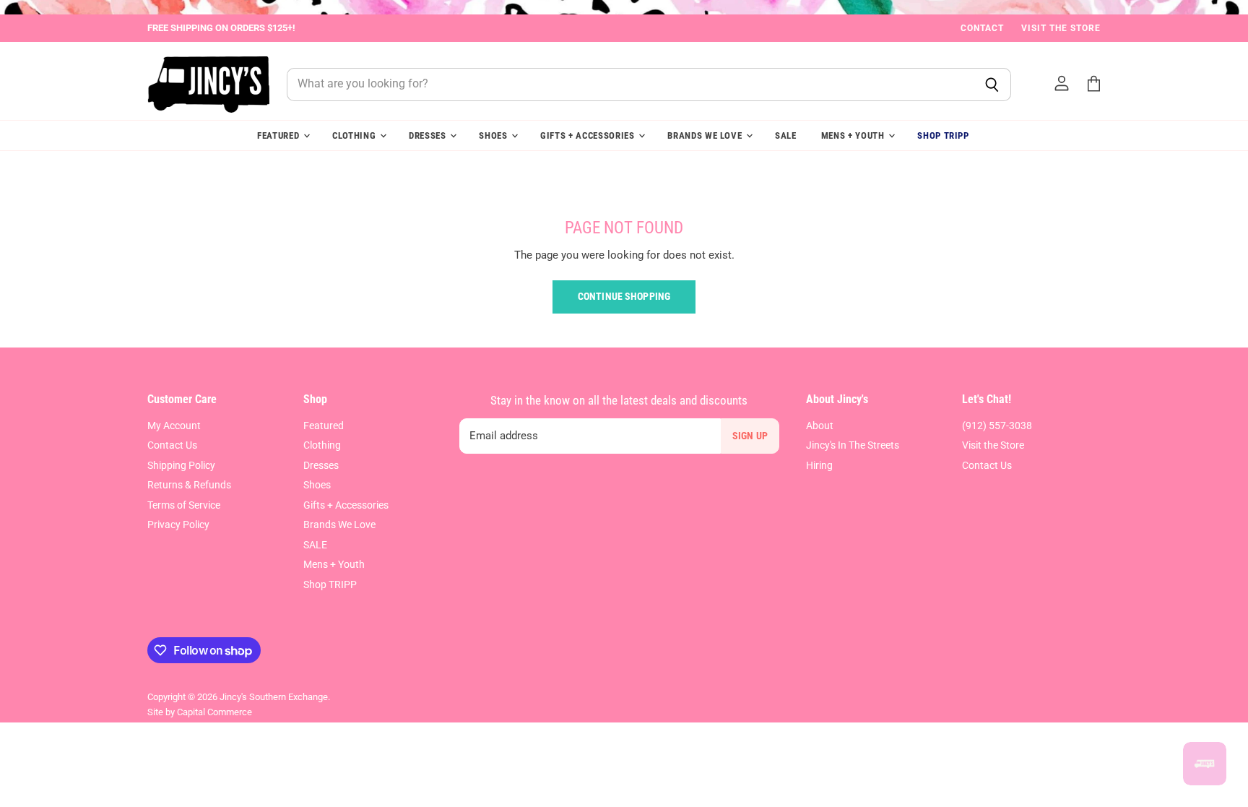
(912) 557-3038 (997, 425)
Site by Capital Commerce (199, 712)
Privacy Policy (178, 524)
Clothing (355, 135)
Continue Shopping (624, 296)
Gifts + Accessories (588, 135)
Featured (279, 135)
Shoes (494, 135)
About (819, 425)
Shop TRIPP (943, 135)
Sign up (750, 435)
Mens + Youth (854, 135)
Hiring (819, 465)
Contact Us (172, 445)
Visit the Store (1061, 28)
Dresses (428, 135)
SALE (786, 135)
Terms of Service (183, 505)
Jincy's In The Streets (852, 445)
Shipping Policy (181, 465)
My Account (174, 425)
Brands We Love (706, 135)
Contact (982, 28)
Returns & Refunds (189, 485)
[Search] (992, 84)
